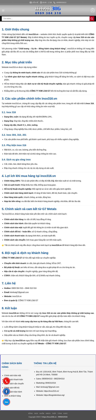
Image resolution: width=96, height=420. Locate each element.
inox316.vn (17, 296)
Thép (54, 413)
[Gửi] (92, 18)
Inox (36, 413)
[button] (3, 10)
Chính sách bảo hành (13, 392)
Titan (60, 413)
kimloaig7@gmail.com (19, 292)
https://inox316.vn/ (51, 391)
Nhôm (42, 413)
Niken (48, 413)
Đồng (30, 413)
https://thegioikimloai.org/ (54, 395)
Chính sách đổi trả (11, 388)
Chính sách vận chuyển (14, 384)
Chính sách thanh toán (13, 380)
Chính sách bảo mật (12, 375)
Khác (65, 413)
